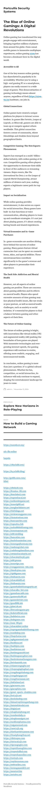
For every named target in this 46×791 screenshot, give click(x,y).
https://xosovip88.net (14, 504)
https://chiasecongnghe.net (17, 666)
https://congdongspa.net (15, 675)
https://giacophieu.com (15, 689)
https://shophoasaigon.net (16, 718)
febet (6, 481)
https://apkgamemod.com (16, 639)
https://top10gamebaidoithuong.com (21, 629)
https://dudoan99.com (14, 583)
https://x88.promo (12, 560)
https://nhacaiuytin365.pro (16, 557)
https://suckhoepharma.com (17, 722)
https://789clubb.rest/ (14, 465)
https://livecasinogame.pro (16, 610)
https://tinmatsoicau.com (16, 517)
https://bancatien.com (14, 537)
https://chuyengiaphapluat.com (18, 669)
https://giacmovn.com (14, 685)
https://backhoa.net (13, 643)
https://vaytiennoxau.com (16, 761)
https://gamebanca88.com (16, 593)
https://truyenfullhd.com (15, 751)
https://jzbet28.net (13, 606)
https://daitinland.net (14, 682)
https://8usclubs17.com (14, 494)
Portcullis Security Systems (14, 784)
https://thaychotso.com (15, 636)
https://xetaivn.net (13, 774)
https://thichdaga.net (14, 511)
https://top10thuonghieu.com (18, 748)
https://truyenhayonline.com (17, 755)
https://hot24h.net (13, 695)
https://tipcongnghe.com (15, 745)
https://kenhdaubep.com (15, 699)
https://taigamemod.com (15, 725)
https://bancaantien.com (15, 521)
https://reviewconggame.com (17, 514)
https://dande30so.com (15, 570)
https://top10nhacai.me (15, 497)
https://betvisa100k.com (15, 662)
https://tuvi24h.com (13, 758)
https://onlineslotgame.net (16, 501)
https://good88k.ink (13, 603)
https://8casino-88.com (15, 491)
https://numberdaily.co (14, 715)
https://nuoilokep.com (14, 633)
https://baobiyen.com (14, 646)
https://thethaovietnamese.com (19, 731)
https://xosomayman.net (15, 530)
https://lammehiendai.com (16, 705)
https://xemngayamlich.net (17, 768)
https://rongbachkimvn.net (17, 507)
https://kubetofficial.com (15, 613)
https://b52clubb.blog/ (14, 471)
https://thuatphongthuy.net (17, 735)
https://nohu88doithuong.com (18, 527)
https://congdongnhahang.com (18, 672)
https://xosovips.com (14, 563)
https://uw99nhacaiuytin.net (17, 554)
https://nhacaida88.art (14, 580)
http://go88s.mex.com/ (15, 478)
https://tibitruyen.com (14, 738)
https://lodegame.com (14, 619)
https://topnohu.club (13, 524)
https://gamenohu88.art (15, 596)
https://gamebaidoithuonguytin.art (20, 586)
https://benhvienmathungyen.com (20, 659)
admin (9, 389)
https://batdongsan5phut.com (18, 656)
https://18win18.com (13, 488)
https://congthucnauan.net (16, 679)
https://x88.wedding (13, 534)
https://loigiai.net (12, 708)
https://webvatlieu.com (15, 764)
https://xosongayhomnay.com (18, 544)
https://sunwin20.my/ (14, 445)
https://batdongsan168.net (16, 652)
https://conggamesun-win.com (18, 567)
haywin (7, 458)
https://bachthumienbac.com (17, 540)
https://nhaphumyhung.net (17, 712)
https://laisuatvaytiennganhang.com (21, 702)
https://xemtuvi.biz (13, 771)
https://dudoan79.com (14, 577)
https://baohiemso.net (14, 649)
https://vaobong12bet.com (16, 547)
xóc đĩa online (10, 451)
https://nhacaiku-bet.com (16, 590)
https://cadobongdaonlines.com (19, 550)
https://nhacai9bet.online (16, 626)
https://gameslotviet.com (16, 600)
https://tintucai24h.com (15, 741)
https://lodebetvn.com (14, 616)
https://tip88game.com (15, 573)
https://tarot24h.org (13, 728)
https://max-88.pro (13, 623)
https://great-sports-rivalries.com (20, 692)
